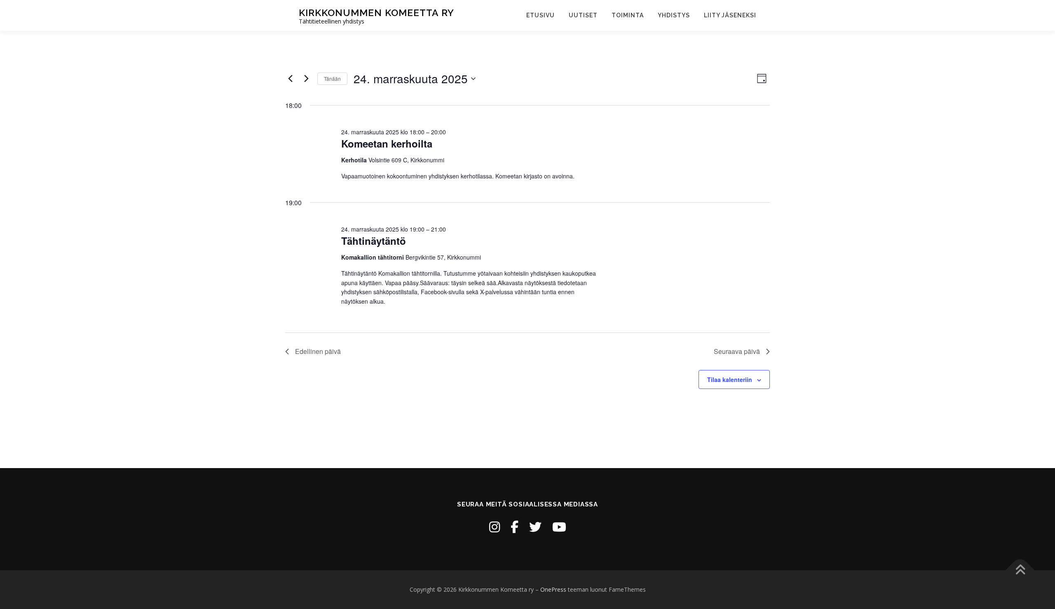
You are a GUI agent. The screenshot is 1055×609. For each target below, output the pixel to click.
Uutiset (583, 15)
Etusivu (540, 15)
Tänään (332, 78)
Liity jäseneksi (730, 15)
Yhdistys (674, 15)
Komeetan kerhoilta (386, 143)
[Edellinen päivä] (290, 79)
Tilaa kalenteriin (729, 379)
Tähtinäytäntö (373, 241)
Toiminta (628, 15)
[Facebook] (514, 526)
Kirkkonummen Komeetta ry (376, 12)
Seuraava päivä (737, 351)
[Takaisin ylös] (1020, 570)
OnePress (553, 589)
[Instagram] (494, 526)
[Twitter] (535, 526)
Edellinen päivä (318, 351)
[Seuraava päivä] (306, 79)
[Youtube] (559, 526)
